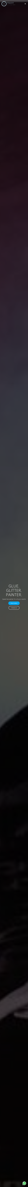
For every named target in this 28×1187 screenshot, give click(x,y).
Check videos (14, 603)
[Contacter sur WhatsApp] (24, 1183)
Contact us (14, 607)
